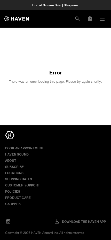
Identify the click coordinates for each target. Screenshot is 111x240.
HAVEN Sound (17, 154)
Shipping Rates (18, 179)
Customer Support (22, 185)
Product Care (18, 197)
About (10, 160)
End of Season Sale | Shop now (55, 5)
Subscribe (14, 167)
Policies (12, 191)
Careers (13, 204)
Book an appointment (24, 148)
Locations (14, 173)
